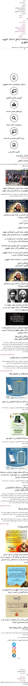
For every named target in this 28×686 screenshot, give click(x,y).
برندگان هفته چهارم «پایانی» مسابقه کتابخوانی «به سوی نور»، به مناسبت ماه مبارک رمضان (14, 474)
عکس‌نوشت (23, 527)
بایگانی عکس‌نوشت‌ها (18, 628)
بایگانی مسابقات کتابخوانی (17, 488)
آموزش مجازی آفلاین (14, 98)
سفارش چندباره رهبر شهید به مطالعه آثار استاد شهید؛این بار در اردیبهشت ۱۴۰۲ (15, 307)
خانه (24, 1)
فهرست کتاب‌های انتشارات (6, 370)
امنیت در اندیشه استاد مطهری (16, 259)
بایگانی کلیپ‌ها (21, 336)
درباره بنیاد (22, 669)
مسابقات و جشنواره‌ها (18, 374)
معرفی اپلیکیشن (21, 671)
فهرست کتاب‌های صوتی (5, 505)
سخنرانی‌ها (23, 509)
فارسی (23, 13)
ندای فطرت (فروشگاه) (20, 8)
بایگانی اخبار (22, 263)
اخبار (24, 4)
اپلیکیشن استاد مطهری (20, 11)
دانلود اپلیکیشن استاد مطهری (14, 84)
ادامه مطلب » (25, 169)
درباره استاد (22, 2)
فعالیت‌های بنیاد (21, 10)
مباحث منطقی (23, 161)
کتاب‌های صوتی (21, 490)
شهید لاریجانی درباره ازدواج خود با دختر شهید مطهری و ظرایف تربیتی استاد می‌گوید (15, 330)
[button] (14, 19)
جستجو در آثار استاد (14, 125)
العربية (20, 17)
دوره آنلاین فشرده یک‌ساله (14, 138)
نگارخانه (23, 6)
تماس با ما (22, 673)
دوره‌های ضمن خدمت (14, 111)
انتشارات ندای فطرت (19, 358)
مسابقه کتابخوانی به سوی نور (17, 438)
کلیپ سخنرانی (14, 152)
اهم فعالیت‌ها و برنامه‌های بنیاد (7, 354)
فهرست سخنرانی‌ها (4, 523)
